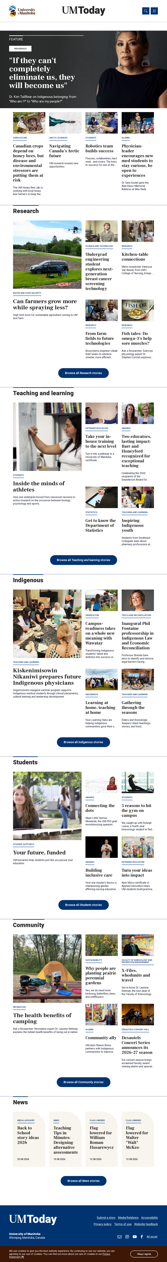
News (56, 1120)
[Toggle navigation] (154, 10)
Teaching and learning (135, 512)
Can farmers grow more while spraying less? (45, 304)
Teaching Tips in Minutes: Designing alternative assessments (65, 1140)
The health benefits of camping (42, 1018)
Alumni (126, 138)
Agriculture (20, 138)
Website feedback (146, 1224)
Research (127, 246)
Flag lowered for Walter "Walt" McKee (137, 1137)
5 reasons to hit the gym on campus (136, 810)
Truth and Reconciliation (136, 615)
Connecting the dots (100, 808)
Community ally (101, 1038)
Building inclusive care (98, 873)
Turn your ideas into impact (137, 873)
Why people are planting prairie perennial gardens (100, 976)
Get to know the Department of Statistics (100, 525)
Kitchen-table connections (135, 257)
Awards (126, 428)
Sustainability (93, 960)
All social (152, 1236)
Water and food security (27, 293)
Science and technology (99, 246)
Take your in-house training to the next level (100, 441)
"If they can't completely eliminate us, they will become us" (42, 73)
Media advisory (26, 1120)
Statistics (91, 512)
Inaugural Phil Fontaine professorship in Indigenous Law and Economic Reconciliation (138, 636)
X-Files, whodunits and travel (136, 975)
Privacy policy (103, 1224)
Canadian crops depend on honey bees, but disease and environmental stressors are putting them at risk (28, 163)
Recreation (19, 1007)
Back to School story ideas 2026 (28, 1135)
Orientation (92, 615)
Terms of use (123, 1224)
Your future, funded (39, 852)
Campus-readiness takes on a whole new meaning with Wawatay (100, 633)
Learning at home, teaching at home (100, 707)
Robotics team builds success (99, 148)
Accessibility (149, 1217)
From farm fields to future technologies (99, 338)
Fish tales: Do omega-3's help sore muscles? (137, 338)
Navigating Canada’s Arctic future (64, 151)
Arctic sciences (58, 138)
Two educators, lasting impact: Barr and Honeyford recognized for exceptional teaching (136, 451)
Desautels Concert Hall (135, 1029)
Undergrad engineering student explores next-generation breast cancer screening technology (99, 271)
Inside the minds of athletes (39, 486)
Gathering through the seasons (133, 707)
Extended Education (96, 428)
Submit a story (106, 1217)
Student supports (23, 844)
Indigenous (20, 48)
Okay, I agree (144, 1254)
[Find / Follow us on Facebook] (142, 1236)
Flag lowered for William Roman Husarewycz (102, 1137)
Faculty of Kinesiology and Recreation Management (137, 961)
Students (90, 138)
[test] (119, 1236)
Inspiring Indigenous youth (133, 525)
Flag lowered (97, 1120)
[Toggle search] (145, 10)
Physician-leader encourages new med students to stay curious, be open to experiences (137, 160)
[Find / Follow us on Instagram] (127, 1236)
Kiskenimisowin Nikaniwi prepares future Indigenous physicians (47, 677)
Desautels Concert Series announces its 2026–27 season (137, 1045)
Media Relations (128, 1217)
